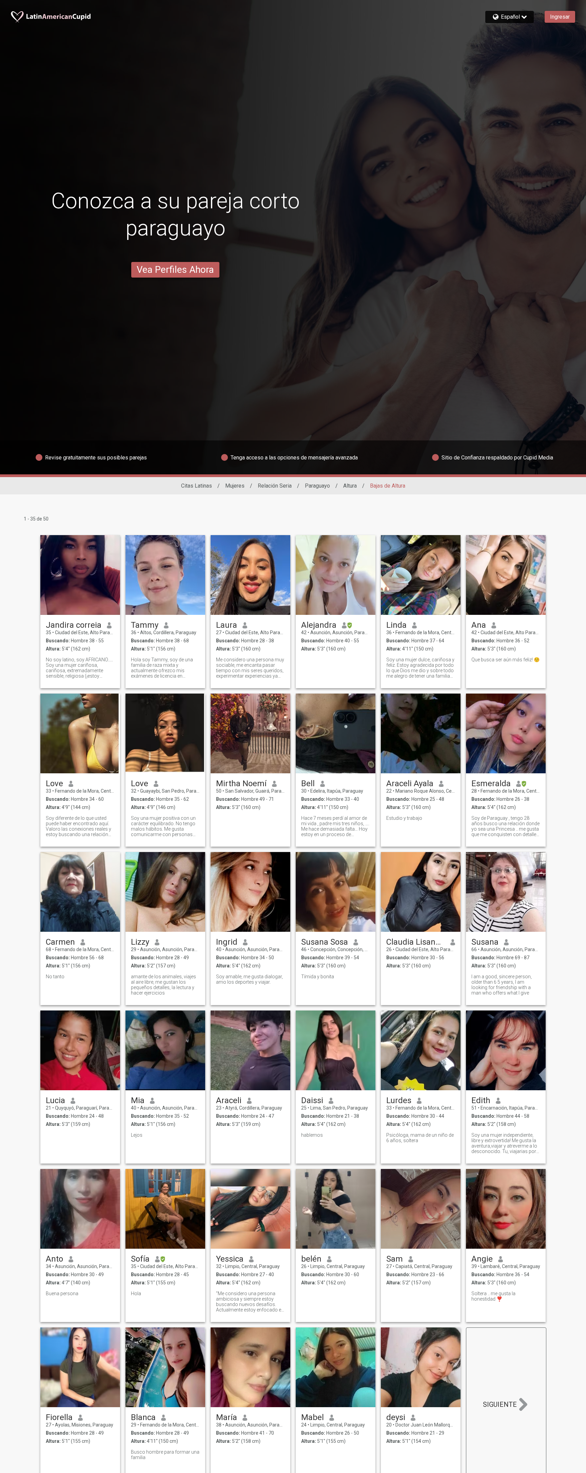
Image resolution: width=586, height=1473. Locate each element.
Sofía (140, 1259)
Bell (308, 783)
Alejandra (318, 625)
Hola (136, 1293)
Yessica (229, 1259)
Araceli (228, 1100)
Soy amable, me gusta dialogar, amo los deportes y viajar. (249, 979)
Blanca (143, 1417)
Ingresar (560, 17)
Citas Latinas (196, 486)
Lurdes (398, 1100)
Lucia (55, 1100)
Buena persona (62, 1293)
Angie (482, 1259)
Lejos (136, 1135)
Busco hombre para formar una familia (165, 1454)
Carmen (60, 942)
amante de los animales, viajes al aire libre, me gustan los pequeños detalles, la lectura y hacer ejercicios (163, 985)
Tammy (144, 625)
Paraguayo (317, 486)
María (226, 1417)
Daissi (312, 1100)
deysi (395, 1417)
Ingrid (226, 942)
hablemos (312, 1135)
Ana (478, 625)
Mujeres (235, 486)
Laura (226, 625)
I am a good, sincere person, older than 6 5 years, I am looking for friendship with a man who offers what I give (501, 985)
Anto (54, 1259)
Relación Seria (275, 486)
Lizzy (140, 942)
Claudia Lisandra (415, 942)
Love (54, 783)
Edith (480, 1100)
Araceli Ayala (409, 783)
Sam (394, 1259)
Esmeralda (491, 783)
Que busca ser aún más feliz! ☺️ (505, 659)
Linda (396, 625)
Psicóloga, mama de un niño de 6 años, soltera (420, 1137)
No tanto (55, 976)
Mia (137, 1100)
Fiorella (59, 1417)
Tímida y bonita (317, 976)
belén (311, 1259)
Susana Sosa (324, 942)
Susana (485, 942)
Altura (350, 486)
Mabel (312, 1417)
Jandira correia (73, 625)
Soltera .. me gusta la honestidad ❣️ (493, 1296)
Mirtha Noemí (241, 783)
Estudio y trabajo (404, 818)
